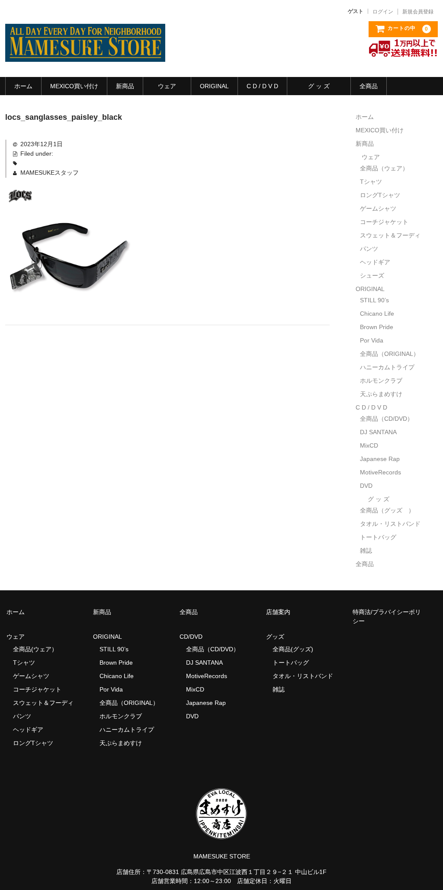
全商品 (369, 86)
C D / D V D (262, 86)
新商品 (125, 86)
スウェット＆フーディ (390, 235)
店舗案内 (278, 611)
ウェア (167, 86)
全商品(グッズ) (293, 649)
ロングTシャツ (380, 195)
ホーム (23, 86)
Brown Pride (376, 326)
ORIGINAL (214, 86)
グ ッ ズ (319, 86)
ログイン (382, 12)
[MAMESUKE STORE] (85, 53)
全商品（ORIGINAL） (389, 353)
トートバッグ (378, 537)
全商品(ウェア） (35, 649)
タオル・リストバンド (390, 523)
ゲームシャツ (378, 208)
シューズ (372, 275)
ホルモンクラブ (381, 380)
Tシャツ (371, 181)
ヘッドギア (375, 262)
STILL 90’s (374, 300)
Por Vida (371, 340)
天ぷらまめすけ (381, 394)
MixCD (369, 445)
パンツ (369, 248)
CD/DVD (191, 636)
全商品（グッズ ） (387, 510)
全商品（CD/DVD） (389, 418)
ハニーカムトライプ (387, 367)
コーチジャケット (384, 221)
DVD (366, 485)
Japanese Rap (380, 458)
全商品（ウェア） (387, 168)
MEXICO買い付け (74, 86)
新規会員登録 (417, 12)
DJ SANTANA (378, 432)
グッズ (278, 636)
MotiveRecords (380, 472)
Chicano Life (377, 313)
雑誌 (366, 550)
